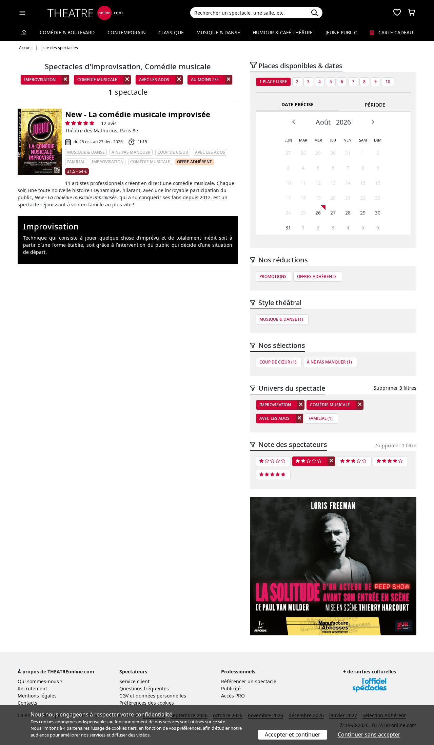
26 (318, 212)
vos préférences (185, 728)
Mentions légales (37, 695)
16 (377, 183)
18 (303, 197)
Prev (294, 122)
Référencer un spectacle (248, 681)
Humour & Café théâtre (283, 32)
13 (333, 183)
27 (288, 153)
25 (303, 212)
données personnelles (161, 695)
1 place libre (273, 82)
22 (363, 197)
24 (288, 212)
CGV (124, 695)
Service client (134, 681)
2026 (343, 122)
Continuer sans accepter (369, 734)
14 (348, 183)
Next (373, 122)
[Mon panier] (411, 13)
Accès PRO (233, 695)
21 (348, 197)
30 (333, 153)
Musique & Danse (218, 32)
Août (323, 122)
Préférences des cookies (146, 703)
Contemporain (126, 32)
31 (348, 153)
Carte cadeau (395, 32)
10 (388, 82)
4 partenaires (76, 728)
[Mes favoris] (397, 13)
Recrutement (32, 688)
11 (303, 183)
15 (363, 183)
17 (288, 197)
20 (333, 197)
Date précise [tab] (297, 104)
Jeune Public (341, 32)
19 (318, 197)
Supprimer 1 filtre (396, 445)
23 (377, 197)
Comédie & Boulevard (67, 32)
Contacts (27, 703)
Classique (171, 32)
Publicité (231, 688)
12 (318, 183)
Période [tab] (375, 104)
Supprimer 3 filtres (395, 388)
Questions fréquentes (144, 688)
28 (303, 153)
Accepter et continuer (292, 734)
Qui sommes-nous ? (40, 681)
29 (318, 153)
